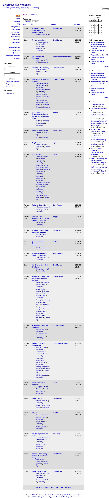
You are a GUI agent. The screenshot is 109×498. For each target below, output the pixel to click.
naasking (56, 434)
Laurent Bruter (58, 68)
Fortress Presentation (40, 130)
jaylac (55, 143)
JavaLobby (44, 495)
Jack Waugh (57, 205)
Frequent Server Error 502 (99, 55)
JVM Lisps (39, 391)
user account (33, 15)
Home (18, 18)
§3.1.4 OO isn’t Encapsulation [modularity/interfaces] (98, 138)
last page (68, 487)
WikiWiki (34, 497)
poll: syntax (36, 154)
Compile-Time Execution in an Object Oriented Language (40, 218)
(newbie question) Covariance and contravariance (38, 244)
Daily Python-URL (53, 495)
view (28, 21)
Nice (37, 415)
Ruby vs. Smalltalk (39, 205)
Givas (55, 154)
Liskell (38, 34)
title (32, 24)
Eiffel (38, 248)
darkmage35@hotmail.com (62, 56)
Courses (17, 45)
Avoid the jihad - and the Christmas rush (42, 291)
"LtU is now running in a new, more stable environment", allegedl (99, 160)
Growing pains (41, 234)
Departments (16, 42)
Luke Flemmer (58, 276)
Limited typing (41, 329)
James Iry (46, 34)
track (36, 21)
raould (55, 413)
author (53, 24)
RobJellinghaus (59, 325)
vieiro (55, 383)
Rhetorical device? (42, 269)
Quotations (16, 53)
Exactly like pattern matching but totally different (42, 368)
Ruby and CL (40, 311)
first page (38, 487)
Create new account (12, 81)
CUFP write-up (37, 399)
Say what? (39, 171)
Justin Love (57, 130)
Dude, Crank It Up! (42, 480)
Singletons (39, 222)
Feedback (17, 21)
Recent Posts (15, 37)
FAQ (18, 24)
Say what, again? (42, 156)
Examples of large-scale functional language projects (40, 278)
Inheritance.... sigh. (97, 144)
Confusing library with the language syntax (42, 167)
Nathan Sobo (57, 230)
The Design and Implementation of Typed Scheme (38, 30)
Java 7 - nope (41, 426)
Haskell (54, 497)
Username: (12, 67)
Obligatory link (41, 347)
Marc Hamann (58, 253)
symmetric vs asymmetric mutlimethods (40, 360)
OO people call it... (42, 42)
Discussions (16, 29)
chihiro (55, 112)
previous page (49, 487)
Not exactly (40, 123)
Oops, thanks (40, 422)
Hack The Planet (35, 495)
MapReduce (36, 143)
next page (59, 487)
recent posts (10, 93)
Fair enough (40, 295)
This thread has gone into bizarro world (42, 102)
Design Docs (16, 50)
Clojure (34, 413)
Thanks (38, 132)
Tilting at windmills (97, 104)
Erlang (38, 300)
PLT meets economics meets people (42, 461)
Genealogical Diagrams (12, 55)
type (24, 24)
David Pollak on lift (39, 471)
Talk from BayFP (41, 257)
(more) (80, 495)
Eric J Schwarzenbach (61, 343)
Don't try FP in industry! (40, 68)
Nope (38, 120)
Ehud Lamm (57, 28)
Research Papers (14, 47)
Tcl (64, 497)
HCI (37, 137)
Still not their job (41, 401)
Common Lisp (47, 497)
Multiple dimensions (43, 89)
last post (77, 24)
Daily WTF (63, 495)
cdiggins (56, 216)
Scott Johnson (58, 79)
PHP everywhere (72, 495)
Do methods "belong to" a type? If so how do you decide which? (99, 123)
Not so (38, 107)
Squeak (60, 497)
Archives (17, 58)
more (106, 66)
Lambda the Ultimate (17, 4)
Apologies (39, 161)
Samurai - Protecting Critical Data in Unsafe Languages (40, 456)
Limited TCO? (41, 417)
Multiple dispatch (42, 375)
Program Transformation (73, 497)
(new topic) (16, 39)
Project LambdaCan (39, 40)
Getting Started (15, 27)
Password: (12, 72)
